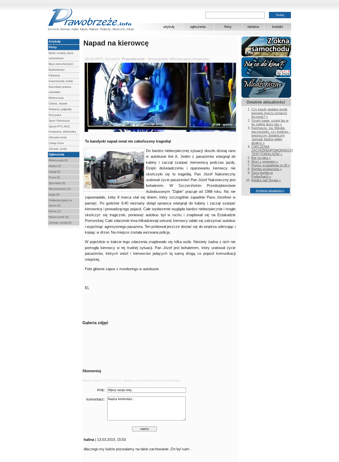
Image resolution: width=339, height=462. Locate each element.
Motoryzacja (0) (58, 160)
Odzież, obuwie (58, 103)
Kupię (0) (54, 194)
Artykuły (55, 41)
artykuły (169, 27)
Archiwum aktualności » (270, 190)
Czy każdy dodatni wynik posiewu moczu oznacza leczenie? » (269, 113)
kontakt (277, 27)
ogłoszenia (197, 27)
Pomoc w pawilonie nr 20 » (270, 165)
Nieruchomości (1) (60, 188)
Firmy (53, 47)
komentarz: (95, 399)
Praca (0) (54, 177)
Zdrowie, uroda (58, 148)
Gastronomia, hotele (61, 81)
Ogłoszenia (56, 154)
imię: (101, 390)
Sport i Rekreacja (59, 120)
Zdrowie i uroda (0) (60, 222)
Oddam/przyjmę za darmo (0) (60, 203)
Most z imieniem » (264, 161)
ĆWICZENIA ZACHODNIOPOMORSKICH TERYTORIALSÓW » (272, 150)
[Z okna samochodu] (266, 55)
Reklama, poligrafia (60, 109)
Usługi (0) (54, 171)
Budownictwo (57, 69)
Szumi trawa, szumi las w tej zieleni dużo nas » (269, 122)
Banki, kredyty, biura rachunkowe (61, 55)
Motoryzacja (56, 97)
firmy (228, 27)
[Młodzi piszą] (266, 97)
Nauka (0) (55, 165)
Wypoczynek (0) (59, 216)
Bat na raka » (261, 158)
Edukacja (54, 75)
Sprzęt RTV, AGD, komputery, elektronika (62, 129)
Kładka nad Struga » (266, 180)
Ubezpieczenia (58, 137)
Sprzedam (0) (57, 183)
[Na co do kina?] (266, 76)
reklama (253, 27)
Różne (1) (55, 211)
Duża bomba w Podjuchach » (262, 174)
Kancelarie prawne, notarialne (60, 89)
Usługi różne (56, 143)
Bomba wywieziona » (266, 169)
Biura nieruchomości (61, 63)
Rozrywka (55, 114)
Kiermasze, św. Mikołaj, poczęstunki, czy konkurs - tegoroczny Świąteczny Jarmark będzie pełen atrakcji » (270, 135)
